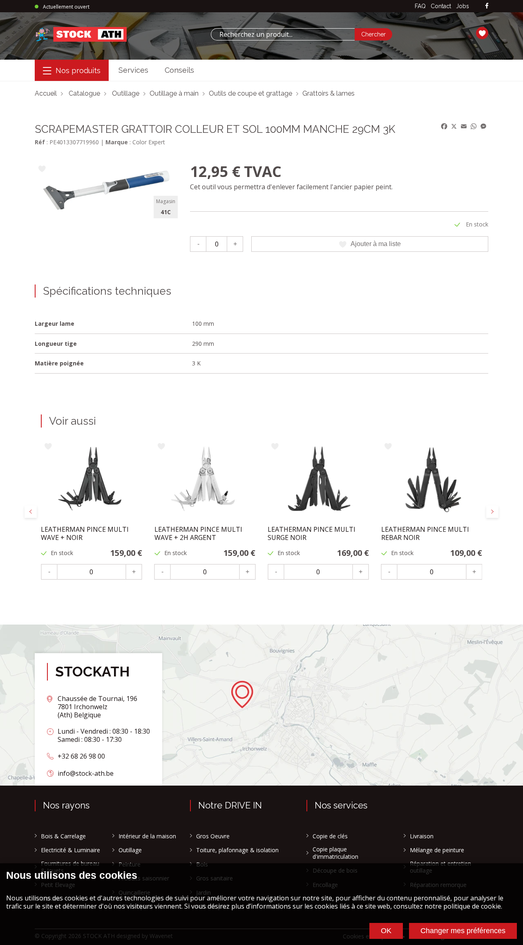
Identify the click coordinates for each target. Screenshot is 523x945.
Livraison (422, 836)
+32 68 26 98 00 (81, 756)
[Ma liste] (482, 34)
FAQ (420, 6)
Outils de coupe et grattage (250, 93)
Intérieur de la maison (147, 836)
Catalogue (84, 93)
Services (133, 70)
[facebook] (486, 6)
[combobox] (283, 34)
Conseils (179, 70)
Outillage (125, 93)
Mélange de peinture (437, 850)
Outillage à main (174, 93)
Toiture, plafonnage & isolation (237, 850)
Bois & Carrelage (63, 836)
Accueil (46, 93)
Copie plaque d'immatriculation (335, 853)
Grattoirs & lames (328, 93)
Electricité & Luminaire (70, 850)
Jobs (462, 6)
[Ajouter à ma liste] (42, 169)
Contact (441, 6)
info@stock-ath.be (86, 773)
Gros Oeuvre (213, 836)
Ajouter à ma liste (376, 243)
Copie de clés (330, 836)
